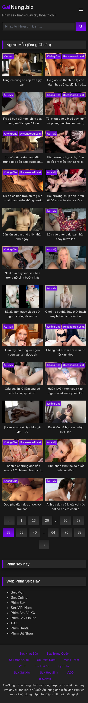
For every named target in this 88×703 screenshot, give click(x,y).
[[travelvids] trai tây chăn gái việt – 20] (22, 412)
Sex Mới (17, 592)
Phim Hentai (20, 628)
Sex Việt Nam (21, 608)
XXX (14, 623)
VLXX (70, 672)
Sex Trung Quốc (58, 653)
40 (35, 532)
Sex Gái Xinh (22, 672)
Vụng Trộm (71, 659)
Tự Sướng (44, 678)
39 (21, 532)
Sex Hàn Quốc (19, 659)
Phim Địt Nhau (22, 633)
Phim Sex (18, 602)
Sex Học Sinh (49, 672)
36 (65, 520)
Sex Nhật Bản (28, 653)
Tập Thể (63, 666)
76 (66, 532)
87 (80, 532)
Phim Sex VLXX (23, 613)
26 (47, 520)
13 (34, 520)
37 (79, 520)
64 (53, 532)
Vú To (22, 666)
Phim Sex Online (23, 618)
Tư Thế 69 (42, 666)
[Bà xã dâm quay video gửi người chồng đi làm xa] (22, 296)
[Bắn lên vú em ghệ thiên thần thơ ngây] (22, 219)
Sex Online (19, 597)
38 (8, 532)
